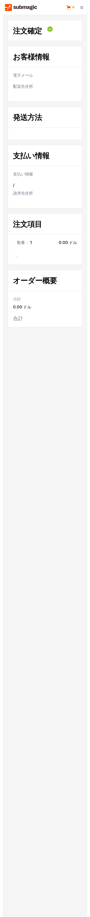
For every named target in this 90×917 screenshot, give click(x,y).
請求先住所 (23, 193)
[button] (71, 7)
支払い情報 (23, 174)
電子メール (23, 75)
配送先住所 (23, 86)
